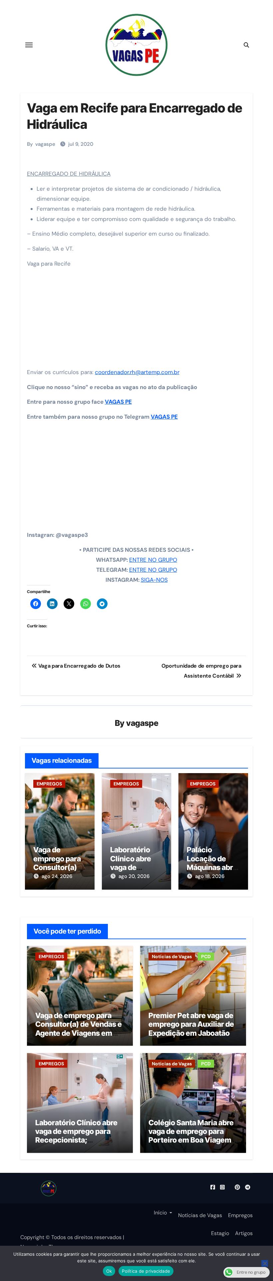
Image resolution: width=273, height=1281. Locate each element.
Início (160, 1212)
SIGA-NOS (154, 579)
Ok (109, 1271)
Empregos (240, 1215)
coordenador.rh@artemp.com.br (137, 372)
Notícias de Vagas (172, 957)
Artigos (244, 1233)
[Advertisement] (137, 319)
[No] (264, 1263)
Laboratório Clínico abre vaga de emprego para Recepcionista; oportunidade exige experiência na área (76, 1140)
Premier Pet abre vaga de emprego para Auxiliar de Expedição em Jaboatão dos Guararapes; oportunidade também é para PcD (191, 1037)
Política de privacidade (146, 1271)
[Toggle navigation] (29, 45)
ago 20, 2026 (134, 876)
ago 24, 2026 (57, 876)
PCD (206, 957)
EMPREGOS (49, 784)
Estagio (220, 1233)
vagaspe (45, 144)
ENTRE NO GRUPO (153, 559)
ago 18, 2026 (209, 876)
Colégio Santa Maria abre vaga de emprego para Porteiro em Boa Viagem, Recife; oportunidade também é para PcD (191, 1140)
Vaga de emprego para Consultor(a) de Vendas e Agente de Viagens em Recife (78, 1028)
